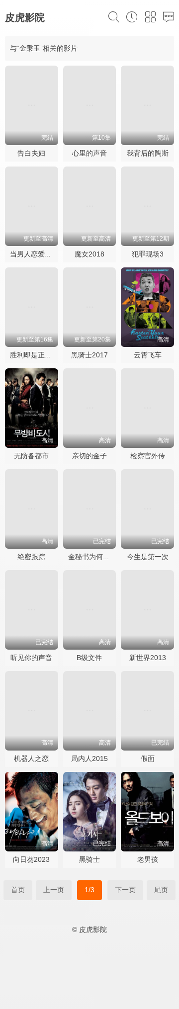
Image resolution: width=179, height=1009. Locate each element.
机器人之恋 (31, 758)
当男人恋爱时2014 (39, 254)
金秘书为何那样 (92, 557)
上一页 (53, 890)
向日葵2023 (31, 859)
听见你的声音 (31, 658)
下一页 (125, 890)
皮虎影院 (25, 17)
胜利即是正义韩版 (38, 355)
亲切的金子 (89, 456)
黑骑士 (89, 859)
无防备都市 (31, 456)
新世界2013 (147, 658)
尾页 (161, 890)
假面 (148, 758)
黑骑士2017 (89, 355)
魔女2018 (89, 254)
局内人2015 (89, 758)
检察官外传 (147, 456)
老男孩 (147, 859)
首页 (18, 890)
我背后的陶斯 (148, 153)
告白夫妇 (31, 153)
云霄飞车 (148, 355)
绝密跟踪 (31, 557)
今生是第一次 (148, 557)
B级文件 (89, 658)
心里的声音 (89, 153)
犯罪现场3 (148, 254)
